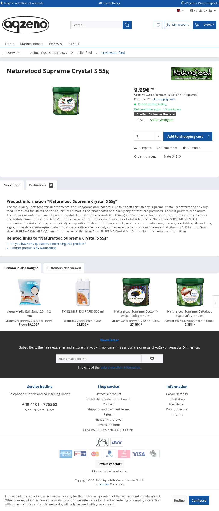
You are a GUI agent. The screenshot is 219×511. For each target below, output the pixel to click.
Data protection (177, 409)
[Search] (127, 25)
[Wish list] (158, 25)
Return (108, 414)
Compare (145, 148)
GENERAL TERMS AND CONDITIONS (108, 430)
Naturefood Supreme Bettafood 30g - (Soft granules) (189, 313)
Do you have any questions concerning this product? (48, 244)
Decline (179, 500)
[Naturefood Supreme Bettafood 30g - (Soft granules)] (190, 292)
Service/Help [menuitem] (203, 11)
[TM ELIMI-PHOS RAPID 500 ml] (83, 292)
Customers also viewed (64, 268)
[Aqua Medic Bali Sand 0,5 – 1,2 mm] (29, 292)
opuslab (104, 484)
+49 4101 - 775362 (39, 404)
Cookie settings (177, 394)
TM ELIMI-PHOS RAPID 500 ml (83, 311)
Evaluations (40, 185)
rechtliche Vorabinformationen (108, 399)
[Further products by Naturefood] (191, 74)
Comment (194, 148)
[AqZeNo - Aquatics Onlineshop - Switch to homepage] (25, 24)
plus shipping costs (164, 99)
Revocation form (108, 425)
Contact (108, 404)
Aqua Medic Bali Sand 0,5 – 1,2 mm (29, 313)
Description (11, 185)
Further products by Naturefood (33, 248)
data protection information (120, 367)
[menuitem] (101, 25)
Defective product (108, 394)
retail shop (177, 399)
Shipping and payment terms (108, 409)
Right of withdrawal (108, 419)
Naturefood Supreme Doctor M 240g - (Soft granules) (136, 313)
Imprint (177, 414)
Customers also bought (20, 268)
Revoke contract (110, 464)
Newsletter (177, 404)
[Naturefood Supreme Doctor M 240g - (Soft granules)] (136, 292)
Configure (199, 500)
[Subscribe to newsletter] (152, 358)
